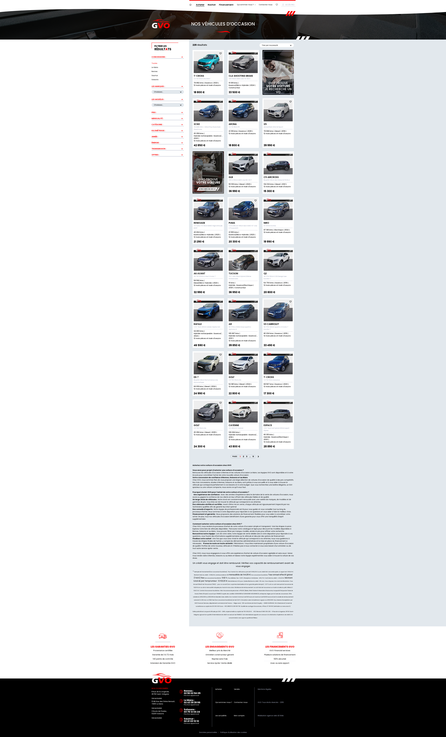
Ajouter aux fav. (220, 53)
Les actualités (220, 715)
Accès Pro (289, 4)
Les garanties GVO (163, 646)
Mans (213, 531)
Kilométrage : (158, 130)
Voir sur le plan (157, 698)
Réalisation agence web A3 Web (271, 715)
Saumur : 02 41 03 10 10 (191, 721)
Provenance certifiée (162, 650)
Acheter (200, 4)
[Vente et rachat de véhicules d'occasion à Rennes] (161, 23)
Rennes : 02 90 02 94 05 (192, 693)
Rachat (212, 4)
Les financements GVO (279, 646)
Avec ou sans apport (279, 663)
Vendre (237, 689)
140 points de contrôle (163, 659)
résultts (162, 48)
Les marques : (158, 86)
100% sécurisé (280, 659)
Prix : (154, 112)
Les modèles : (158, 99)
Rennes (195, 531)
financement (280, 541)
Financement (226, 4)
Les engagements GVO (219, 646)
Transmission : (159, 148)
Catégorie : (157, 124)
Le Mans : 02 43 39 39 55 (192, 702)
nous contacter (251, 546)
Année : (155, 136)
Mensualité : (158, 118)
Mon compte (239, 715)
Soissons (202, 531)
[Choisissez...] (168, 105)
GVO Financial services (279, 650)
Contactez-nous (265, 4)
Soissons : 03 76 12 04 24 (192, 711)
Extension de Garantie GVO (162, 663)
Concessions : (159, 57)
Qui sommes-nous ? (245, 4)
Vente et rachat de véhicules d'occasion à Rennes (162, 678)
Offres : (155, 154)
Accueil (191, 4)
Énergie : (156, 142)
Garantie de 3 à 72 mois (163, 654)
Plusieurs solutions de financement (280, 654)
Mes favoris (277, 4)
